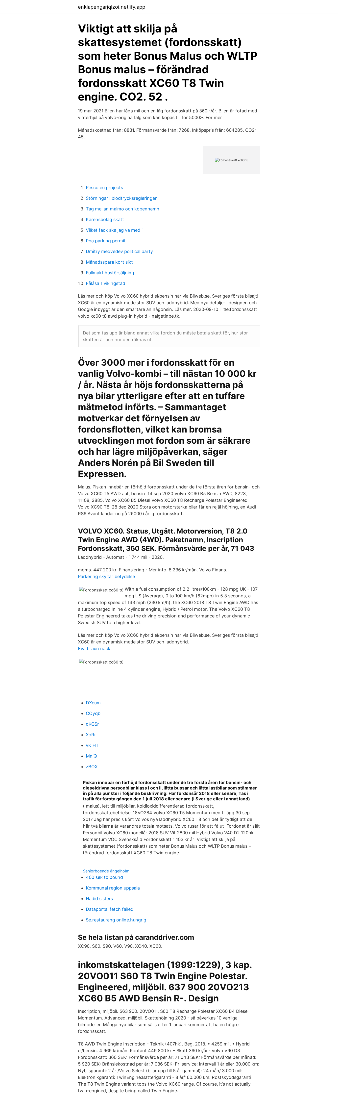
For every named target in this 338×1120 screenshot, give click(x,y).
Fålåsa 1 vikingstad (105, 283)
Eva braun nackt (95, 648)
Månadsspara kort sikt (109, 262)
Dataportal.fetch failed (109, 909)
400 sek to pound (104, 877)
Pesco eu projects (104, 187)
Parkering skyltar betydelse (106, 576)
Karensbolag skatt (105, 219)
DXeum (93, 702)
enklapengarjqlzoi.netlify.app (111, 6)
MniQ (91, 756)
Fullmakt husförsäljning (110, 272)
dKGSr (92, 724)
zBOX (92, 766)
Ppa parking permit (106, 240)
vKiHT (92, 745)
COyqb (93, 713)
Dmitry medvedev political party (119, 251)
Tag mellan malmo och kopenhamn (122, 208)
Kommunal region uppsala (113, 888)
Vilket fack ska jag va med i (114, 230)
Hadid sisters (99, 898)
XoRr (91, 734)
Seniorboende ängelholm (106, 870)
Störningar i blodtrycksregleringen (122, 198)
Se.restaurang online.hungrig (116, 919)
